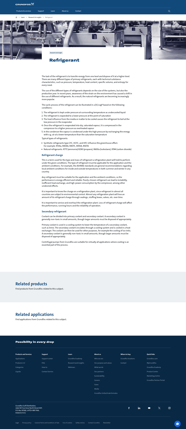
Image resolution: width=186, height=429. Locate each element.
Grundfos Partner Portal (156, 380)
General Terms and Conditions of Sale (47, 423)
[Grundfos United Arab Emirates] (16, 17)
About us (97, 354)
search (169, 11)
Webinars (71, 367)
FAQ (43, 363)
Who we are (98, 358)
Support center (47, 358)
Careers (97, 380)
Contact (123, 363)
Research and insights (76, 363)
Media (96, 389)
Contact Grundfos (94, 423)
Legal (17, 423)
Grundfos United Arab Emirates (106, 393)
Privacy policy (26, 423)
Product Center (152, 371)
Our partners (99, 371)
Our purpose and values (103, 363)
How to (44, 367)
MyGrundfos (151, 363)
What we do (98, 367)
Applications (20, 358)
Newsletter (106, 423)
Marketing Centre (153, 376)
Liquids (18, 371)
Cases (96, 384)
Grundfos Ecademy (75, 358)
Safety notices (80, 423)
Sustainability (99, 376)
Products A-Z (20, 363)
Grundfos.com (152, 358)
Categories (19, 367)
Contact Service (47, 371)
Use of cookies (67, 423)
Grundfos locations (128, 358)
